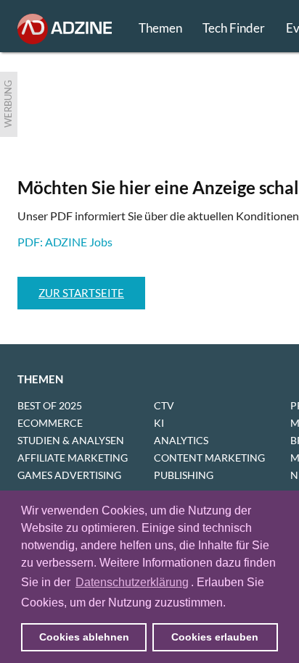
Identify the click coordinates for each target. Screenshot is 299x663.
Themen (160, 28)
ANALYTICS (181, 440)
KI (159, 423)
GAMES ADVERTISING (69, 475)
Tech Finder (233, 28)
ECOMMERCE (50, 423)
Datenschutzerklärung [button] (132, 582)
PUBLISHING (183, 475)
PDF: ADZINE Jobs (64, 242)
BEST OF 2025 (49, 405)
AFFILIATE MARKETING (72, 457)
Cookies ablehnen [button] (84, 637)
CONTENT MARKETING (209, 457)
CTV (164, 405)
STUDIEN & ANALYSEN (70, 440)
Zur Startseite (81, 292)
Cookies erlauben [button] (214, 637)
